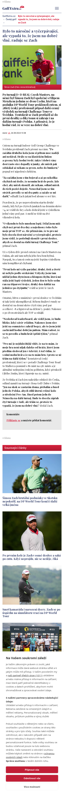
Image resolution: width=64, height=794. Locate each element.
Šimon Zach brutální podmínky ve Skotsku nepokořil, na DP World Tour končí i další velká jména (29, 501)
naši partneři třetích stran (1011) (25, 675)
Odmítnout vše (32, 778)
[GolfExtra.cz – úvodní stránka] (13, 8)
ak (9, 133)
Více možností (32, 786)
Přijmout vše (32, 769)
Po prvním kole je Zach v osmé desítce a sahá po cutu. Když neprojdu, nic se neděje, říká (31, 557)
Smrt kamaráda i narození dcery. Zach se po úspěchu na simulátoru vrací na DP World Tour (31, 612)
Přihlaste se (14, 420)
